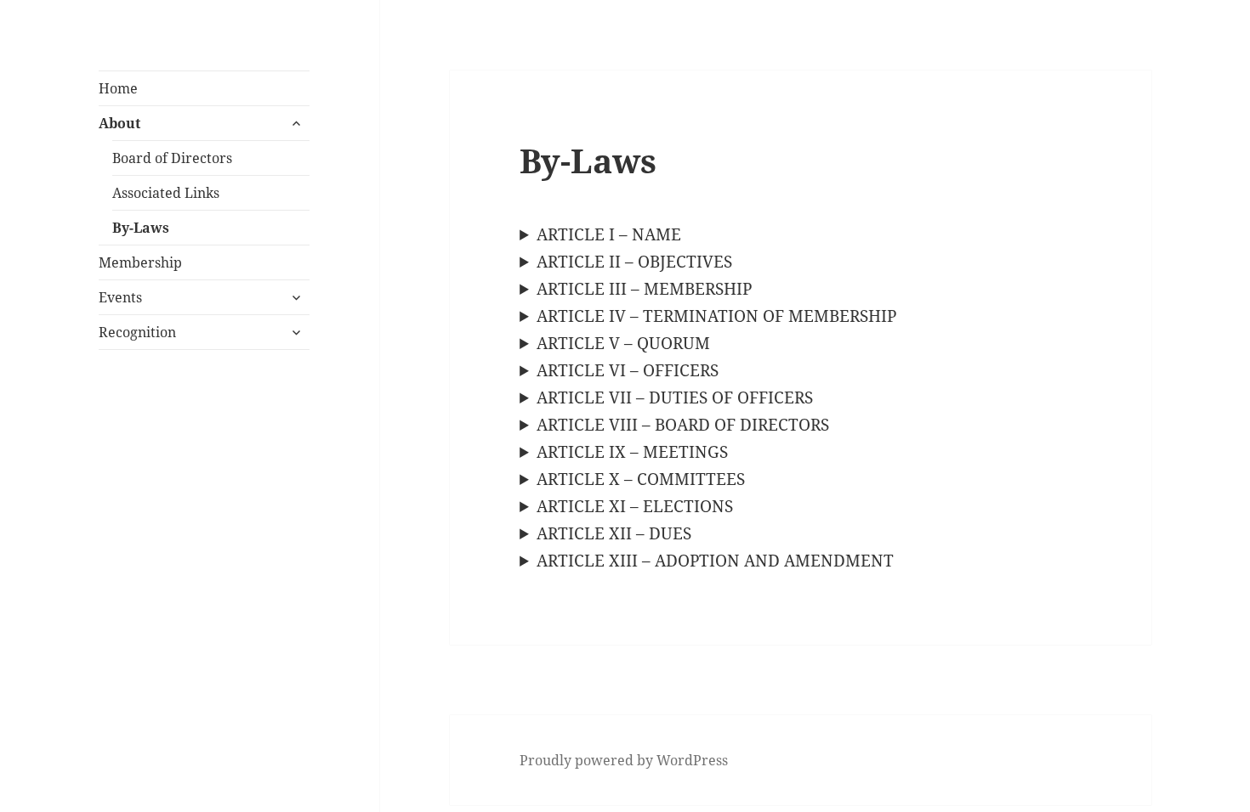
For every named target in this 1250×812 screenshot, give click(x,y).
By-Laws (140, 227)
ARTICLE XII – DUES (614, 533)
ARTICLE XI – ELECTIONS (635, 506)
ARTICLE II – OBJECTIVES (634, 262)
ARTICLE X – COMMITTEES (641, 479)
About (119, 123)
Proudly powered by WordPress (624, 760)
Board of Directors (172, 158)
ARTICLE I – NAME (609, 234)
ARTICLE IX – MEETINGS (632, 452)
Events (120, 297)
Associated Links (165, 192)
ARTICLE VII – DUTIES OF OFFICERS (675, 397)
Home (118, 88)
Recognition (137, 332)
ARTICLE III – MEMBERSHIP (644, 289)
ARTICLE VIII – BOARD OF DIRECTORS (683, 425)
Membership (140, 262)
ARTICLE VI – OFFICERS (628, 370)
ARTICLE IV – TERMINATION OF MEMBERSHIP (716, 316)
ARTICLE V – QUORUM (623, 343)
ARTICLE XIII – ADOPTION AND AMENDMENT (715, 561)
